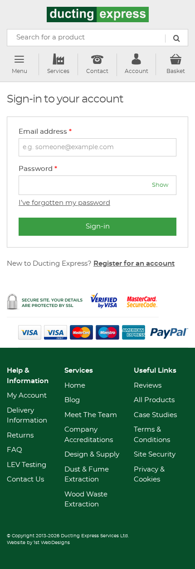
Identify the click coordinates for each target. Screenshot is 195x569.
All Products (154, 400)
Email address (45, 131)
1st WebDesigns (52, 542)
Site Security (155, 454)
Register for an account (134, 263)
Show (160, 185)
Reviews (147, 385)
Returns (20, 435)
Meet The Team (90, 415)
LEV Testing (26, 465)
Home (74, 385)
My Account (27, 395)
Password (38, 168)
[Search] (176, 38)
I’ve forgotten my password (64, 202)
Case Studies (155, 415)
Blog (72, 400)
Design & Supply (91, 454)
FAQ (14, 450)
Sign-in (98, 226)
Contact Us (25, 479)
